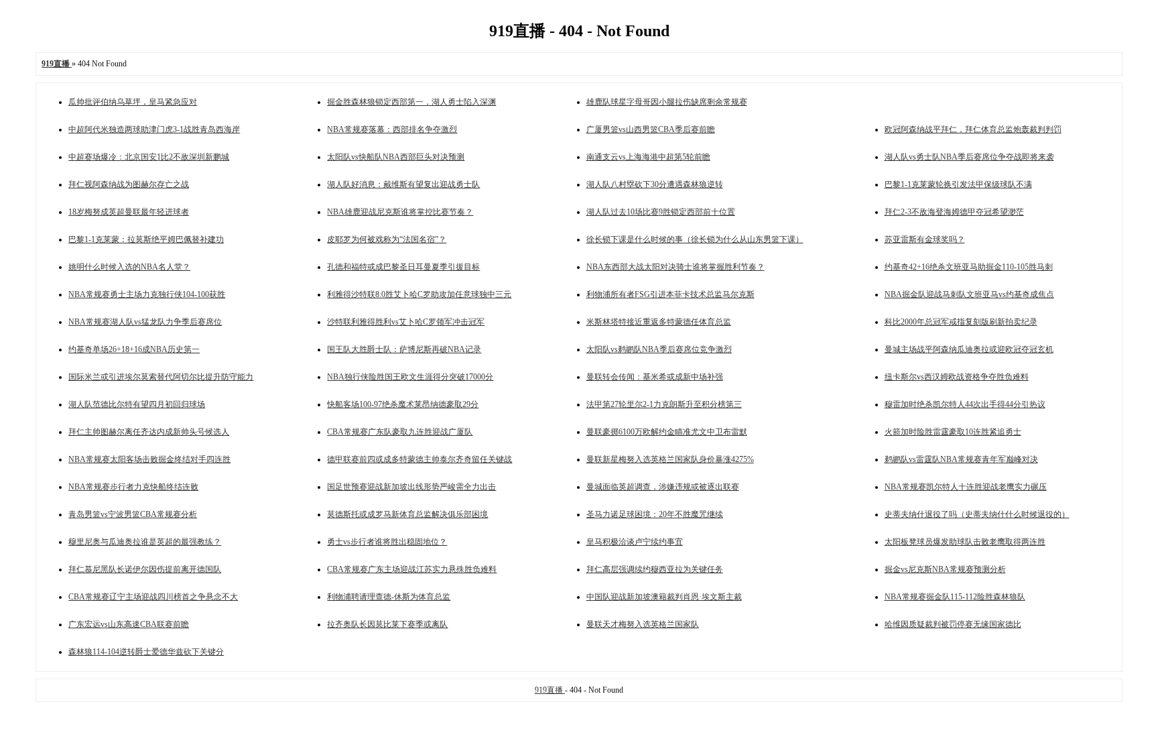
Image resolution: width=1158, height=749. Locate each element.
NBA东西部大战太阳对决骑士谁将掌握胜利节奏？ (675, 267)
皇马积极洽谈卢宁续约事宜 (634, 541)
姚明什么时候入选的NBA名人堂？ (129, 267)
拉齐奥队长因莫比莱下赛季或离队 (387, 624)
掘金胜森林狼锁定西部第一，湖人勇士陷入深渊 (411, 102)
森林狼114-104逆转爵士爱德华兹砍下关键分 (146, 651)
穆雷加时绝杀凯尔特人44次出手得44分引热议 (965, 404)
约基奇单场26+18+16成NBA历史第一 (134, 349)
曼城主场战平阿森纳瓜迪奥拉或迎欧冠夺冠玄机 (969, 349)
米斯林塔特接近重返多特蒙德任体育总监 (658, 322)
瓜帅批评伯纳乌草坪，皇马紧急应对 (132, 102)
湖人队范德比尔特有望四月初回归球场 (136, 404)
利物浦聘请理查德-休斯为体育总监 (388, 596)
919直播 (550, 690)
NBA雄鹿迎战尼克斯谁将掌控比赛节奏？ (400, 212)
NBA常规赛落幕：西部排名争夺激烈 (392, 129)
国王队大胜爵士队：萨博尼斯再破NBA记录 (404, 349)
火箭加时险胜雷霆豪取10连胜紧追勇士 (953, 432)
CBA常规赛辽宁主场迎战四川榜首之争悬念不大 (153, 596)
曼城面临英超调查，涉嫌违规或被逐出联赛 (662, 487)
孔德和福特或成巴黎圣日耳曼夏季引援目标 (403, 267)
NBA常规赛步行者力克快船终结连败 (133, 487)
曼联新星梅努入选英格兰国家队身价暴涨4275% (670, 459)
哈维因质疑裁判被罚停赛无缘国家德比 (953, 624)
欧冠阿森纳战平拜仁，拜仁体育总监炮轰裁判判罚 (973, 129)
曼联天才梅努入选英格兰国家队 (642, 624)
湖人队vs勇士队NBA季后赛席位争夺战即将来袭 (969, 157)
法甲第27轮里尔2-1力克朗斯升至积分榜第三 (664, 404)
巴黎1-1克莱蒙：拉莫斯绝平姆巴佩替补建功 (146, 239)
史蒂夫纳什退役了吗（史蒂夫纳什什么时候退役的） (977, 514)
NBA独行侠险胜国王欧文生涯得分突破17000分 (410, 377)
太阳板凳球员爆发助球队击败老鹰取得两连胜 (965, 541)
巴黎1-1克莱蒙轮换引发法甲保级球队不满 (958, 184)
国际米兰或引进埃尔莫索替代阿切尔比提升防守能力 (160, 377)
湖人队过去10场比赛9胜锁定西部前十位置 (660, 212)
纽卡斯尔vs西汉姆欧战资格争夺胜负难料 (957, 377)
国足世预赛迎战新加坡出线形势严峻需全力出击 (411, 487)
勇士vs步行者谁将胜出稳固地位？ (387, 541)
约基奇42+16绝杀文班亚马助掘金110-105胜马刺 (969, 267)
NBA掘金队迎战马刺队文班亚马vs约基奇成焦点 (969, 294)
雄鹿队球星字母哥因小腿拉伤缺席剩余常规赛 (666, 102)
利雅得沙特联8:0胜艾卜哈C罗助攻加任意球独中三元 (419, 294)
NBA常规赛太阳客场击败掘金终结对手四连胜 (149, 459)
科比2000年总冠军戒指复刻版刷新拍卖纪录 (961, 322)
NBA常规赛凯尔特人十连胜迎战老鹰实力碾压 (966, 487)
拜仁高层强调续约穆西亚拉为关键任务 (654, 569)
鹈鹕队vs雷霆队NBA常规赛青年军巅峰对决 (961, 459)
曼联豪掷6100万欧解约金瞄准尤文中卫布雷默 (666, 432)
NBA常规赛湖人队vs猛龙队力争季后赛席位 (145, 322)
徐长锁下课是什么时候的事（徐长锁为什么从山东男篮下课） (694, 239)
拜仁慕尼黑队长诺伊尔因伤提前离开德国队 (144, 569)
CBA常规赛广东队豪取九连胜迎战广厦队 (399, 432)
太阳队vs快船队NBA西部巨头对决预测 (395, 157)
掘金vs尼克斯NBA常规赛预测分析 (945, 569)
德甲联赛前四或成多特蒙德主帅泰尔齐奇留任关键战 (419, 459)
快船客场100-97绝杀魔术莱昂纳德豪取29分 (402, 404)
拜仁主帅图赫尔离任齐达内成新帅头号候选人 (148, 432)
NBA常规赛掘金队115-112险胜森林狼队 (955, 596)
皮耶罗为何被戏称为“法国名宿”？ (386, 239)
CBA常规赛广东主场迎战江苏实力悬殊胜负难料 (412, 569)
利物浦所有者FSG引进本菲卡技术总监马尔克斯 (670, 294)
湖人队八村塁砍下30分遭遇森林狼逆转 (654, 184)
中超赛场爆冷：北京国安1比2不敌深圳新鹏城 (148, 157)
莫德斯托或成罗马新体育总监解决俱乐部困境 (407, 514)
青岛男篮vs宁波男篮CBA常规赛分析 (132, 514)
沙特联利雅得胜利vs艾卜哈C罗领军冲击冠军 (406, 322)
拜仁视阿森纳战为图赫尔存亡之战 (128, 184)
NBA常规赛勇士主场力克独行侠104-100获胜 (146, 294)
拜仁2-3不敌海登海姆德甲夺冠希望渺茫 (954, 212)
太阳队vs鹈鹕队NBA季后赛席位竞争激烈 (659, 349)
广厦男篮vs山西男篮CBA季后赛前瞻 (650, 129)
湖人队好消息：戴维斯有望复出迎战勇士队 (403, 184)
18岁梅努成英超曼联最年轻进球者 (128, 212)
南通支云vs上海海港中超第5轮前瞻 (648, 157)
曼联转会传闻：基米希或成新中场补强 (654, 377)
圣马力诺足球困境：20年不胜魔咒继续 (654, 514)
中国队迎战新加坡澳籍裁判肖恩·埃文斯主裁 (664, 596)
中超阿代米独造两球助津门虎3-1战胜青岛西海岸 (154, 129)
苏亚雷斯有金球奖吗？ (925, 239)
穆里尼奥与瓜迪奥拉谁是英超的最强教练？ (144, 541)
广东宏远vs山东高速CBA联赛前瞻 (128, 624)
